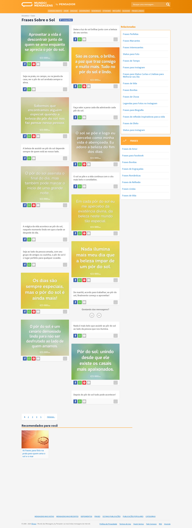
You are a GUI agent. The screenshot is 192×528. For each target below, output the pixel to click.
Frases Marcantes (131, 40)
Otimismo (107, 11)
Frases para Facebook (133, 155)
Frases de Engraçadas (132, 168)
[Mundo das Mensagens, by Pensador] (58, 4)
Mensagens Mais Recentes (67, 516)
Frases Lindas (138, 11)
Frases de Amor (129, 148)
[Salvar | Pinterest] (34, 64)
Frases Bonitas (130, 90)
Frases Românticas (131, 175)
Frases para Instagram (134, 67)
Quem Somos (138, 524)
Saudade (126, 11)
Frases (97, 516)
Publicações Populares (133, 516)
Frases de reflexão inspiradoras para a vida (144, 116)
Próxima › (51, 417)
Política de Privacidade (108, 524)
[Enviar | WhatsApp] (29, 64)
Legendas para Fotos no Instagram (140, 103)
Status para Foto (131, 54)
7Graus (33, 524)
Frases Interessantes (133, 47)
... (65, 64)
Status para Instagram (134, 130)
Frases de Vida (130, 83)
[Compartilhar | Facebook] (25, 64)
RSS (160, 524)
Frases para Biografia (133, 110)
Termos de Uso (125, 524)
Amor (66, 11)
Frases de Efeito (130, 123)
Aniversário (84, 11)
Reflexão (116, 11)
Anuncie (167, 524)
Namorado (96, 11)
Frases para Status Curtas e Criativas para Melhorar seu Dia (143, 75)
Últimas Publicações (111, 516)
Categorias (150, 516)
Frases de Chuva (131, 96)
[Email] (38, 64)
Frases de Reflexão (131, 182)
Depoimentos (86, 516)
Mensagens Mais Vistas (44, 516)
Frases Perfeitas (130, 34)
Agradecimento (55, 11)
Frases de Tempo (131, 60)
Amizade (73, 11)
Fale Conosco (151, 524)
